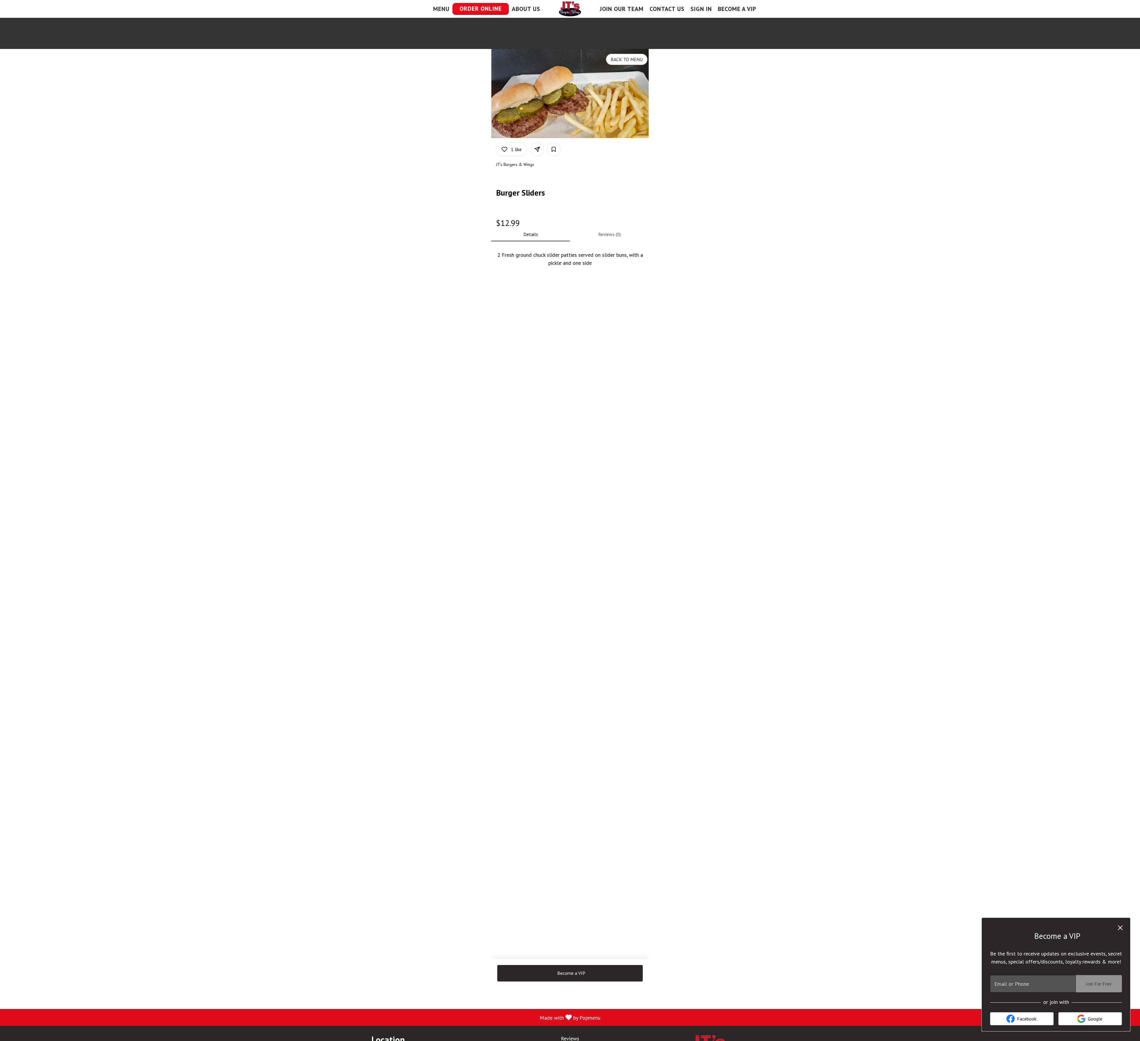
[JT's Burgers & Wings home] (570, 8)
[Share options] (537, 149)
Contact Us (667, 9)
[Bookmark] (553, 149)
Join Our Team (622, 9)
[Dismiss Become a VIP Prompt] (1120, 927)
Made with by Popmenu (302, 1017)
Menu (441, 9)
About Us (526, 9)
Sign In (701, 9)
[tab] (530, 234)
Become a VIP (737, 9)
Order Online (481, 8)
